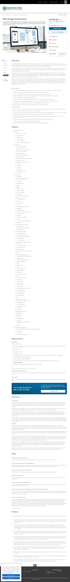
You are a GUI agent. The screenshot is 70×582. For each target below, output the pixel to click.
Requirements (6, 65)
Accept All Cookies (11, 575)
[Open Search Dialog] (65, 2)
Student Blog (59, 571)
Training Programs (9, 14)
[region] (11, 572)
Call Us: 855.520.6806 (62, 14)
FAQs (4, 70)
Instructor (5, 67)
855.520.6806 (5, 80)
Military (48, 571)
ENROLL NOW (58, 28)
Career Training (28, 571)
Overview (5, 60)
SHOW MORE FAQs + (16, 508)
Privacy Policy (36, 579)
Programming (15, 14)
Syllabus (4, 62)
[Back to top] (35, 569)
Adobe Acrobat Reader (18, 362)
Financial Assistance (50, 572)
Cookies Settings (11, 578)
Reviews (4, 72)
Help (48, 573)
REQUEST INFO (62, 54)
